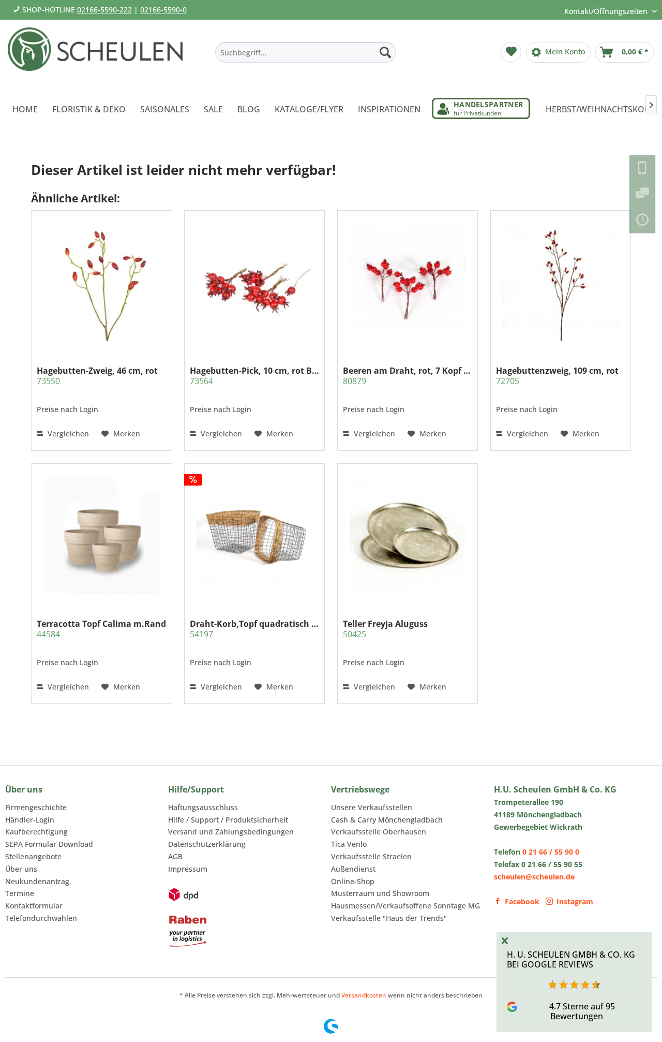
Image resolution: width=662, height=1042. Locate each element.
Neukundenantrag (37, 881)
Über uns (21, 869)
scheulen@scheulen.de (534, 877)
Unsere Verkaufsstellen (371, 807)
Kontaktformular (34, 906)
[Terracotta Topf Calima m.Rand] (101, 535)
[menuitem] (305, 52)
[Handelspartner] (481, 108)
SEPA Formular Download (49, 844)
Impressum (187, 869)
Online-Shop (352, 881)
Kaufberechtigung (36, 831)
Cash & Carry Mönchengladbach (387, 820)
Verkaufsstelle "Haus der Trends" (389, 918)
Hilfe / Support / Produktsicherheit (228, 820)
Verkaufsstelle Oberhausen (378, 831)
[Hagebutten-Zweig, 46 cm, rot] (101, 282)
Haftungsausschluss (203, 807)
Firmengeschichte (36, 807)
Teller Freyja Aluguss (385, 629)
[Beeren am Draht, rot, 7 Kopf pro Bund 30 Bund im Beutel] (407, 282)
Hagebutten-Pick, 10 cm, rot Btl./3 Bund (254, 375)
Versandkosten (363, 995)
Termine (19, 893)
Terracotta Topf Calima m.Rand (101, 629)
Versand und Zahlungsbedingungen (231, 831)
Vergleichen (67, 433)
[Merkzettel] (511, 52)
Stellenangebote (33, 856)
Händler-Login (29, 820)
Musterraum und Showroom (380, 893)
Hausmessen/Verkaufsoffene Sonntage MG (405, 906)
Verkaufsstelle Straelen (371, 856)
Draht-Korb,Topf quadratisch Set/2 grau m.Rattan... (254, 629)
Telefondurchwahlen (41, 918)
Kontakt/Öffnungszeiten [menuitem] (607, 11)
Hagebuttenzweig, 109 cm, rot (557, 375)
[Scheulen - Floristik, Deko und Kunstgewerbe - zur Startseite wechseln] (99, 55)
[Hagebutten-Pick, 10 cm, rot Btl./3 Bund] (254, 282)
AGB (175, 856)
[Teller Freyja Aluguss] (407, 535)
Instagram (574, 901)
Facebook (522, 901)
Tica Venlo (349, 844)
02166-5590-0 (163, 9)
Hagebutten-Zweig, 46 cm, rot (97, 375)
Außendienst (353, 869)
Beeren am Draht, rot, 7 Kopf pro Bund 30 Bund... (407, 375)
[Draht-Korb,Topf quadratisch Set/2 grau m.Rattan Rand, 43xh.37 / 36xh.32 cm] (254, 535)
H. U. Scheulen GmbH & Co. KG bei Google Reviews (571, 959)
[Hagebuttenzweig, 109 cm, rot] (560, 282)
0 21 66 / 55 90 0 (550, 852)
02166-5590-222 (104, 9)
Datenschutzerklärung (207, 844)
